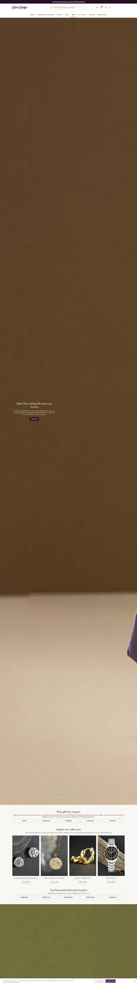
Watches (112, 820)
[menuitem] (33, 14)
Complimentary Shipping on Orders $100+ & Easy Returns (68, 1)
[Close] (134, 981)
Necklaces (46, 820)
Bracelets (90, 820)
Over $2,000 (112, 897)
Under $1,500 (68, 897)
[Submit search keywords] (51, 7)
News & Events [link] (102, 14)
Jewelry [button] (32, 14)
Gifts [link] (73, 14)
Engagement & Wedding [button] (46, 14)
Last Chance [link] (82, 14)
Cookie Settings (99, 981)
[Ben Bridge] (16, 8)
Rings (24, 820)
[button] (105, 8)
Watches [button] (59, 14)
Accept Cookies (110, 981)
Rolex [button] (67, 14)
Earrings (68, 820)
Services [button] (92, 14)
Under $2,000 (90, 897)
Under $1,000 (46, 897)
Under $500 (24, 897)
